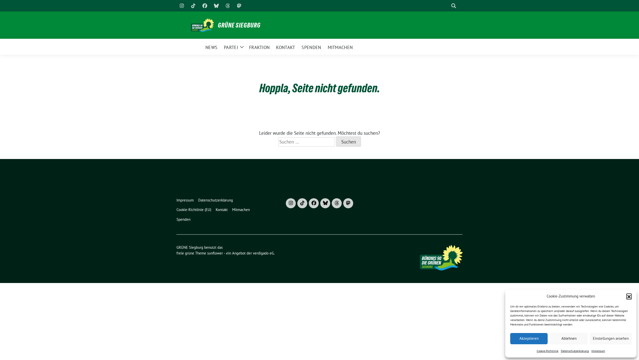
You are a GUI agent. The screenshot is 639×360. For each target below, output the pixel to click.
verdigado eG (263, 253)
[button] (629, 296)
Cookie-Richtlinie (547, 351)
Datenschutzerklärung (575, 351)
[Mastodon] (239, 6)
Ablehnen (569, 338)
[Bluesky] (216, 6)
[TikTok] (193, 6)
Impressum (598, 351)
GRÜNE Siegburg (239, 25)
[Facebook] (205, 6)
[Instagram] (182, 6)
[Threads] (228, 6)
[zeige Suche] (454, 6)
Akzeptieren (529, 338)
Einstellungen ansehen (611, 338)
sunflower (215, 253)
